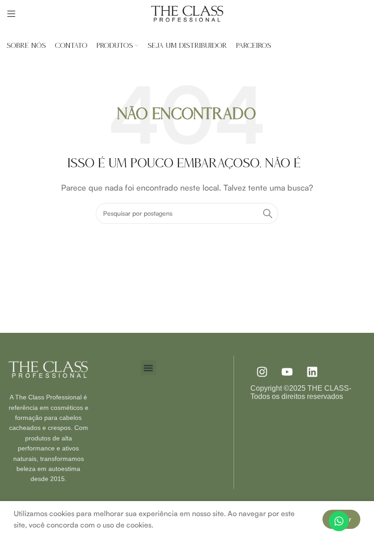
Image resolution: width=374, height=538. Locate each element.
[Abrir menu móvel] (11, 14)
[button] (148, 367)
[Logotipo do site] (187, 12)
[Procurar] (267, 213)
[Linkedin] (312, 371)
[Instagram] (261, 371)
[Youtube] (286, 371)
